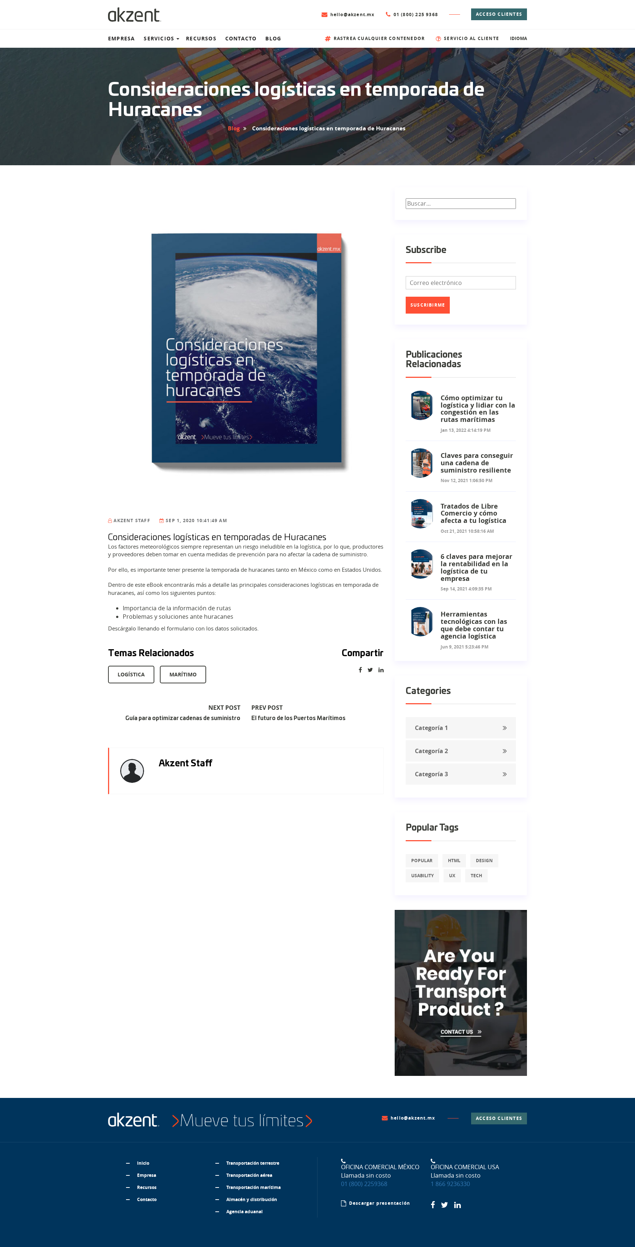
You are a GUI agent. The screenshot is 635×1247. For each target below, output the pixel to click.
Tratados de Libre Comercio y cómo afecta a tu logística (473, 513)
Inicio (143, 1163)
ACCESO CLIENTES (499, 14)
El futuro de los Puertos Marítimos (298, 718)
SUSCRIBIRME (427, 305)
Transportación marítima (253, 1187)
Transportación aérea (249, 1175)
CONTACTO (241, 38)
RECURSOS (201, 38)
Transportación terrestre (252, 1163)
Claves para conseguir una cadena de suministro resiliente (477, 463)
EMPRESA (121, 38)
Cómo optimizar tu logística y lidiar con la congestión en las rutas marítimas (478, 408)
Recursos (147, 1187)
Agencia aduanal (244, 1211)
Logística (131, 674)
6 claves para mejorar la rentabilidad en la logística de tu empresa (476, 567)
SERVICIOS (159, 38)
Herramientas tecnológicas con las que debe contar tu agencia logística (474, 625)
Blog (234, 128)
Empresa (146, 1175)
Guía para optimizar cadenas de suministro (182, 718)
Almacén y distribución (251, 1199)
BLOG (273, 38)
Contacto (147, 1199)
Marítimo (183, 674)
